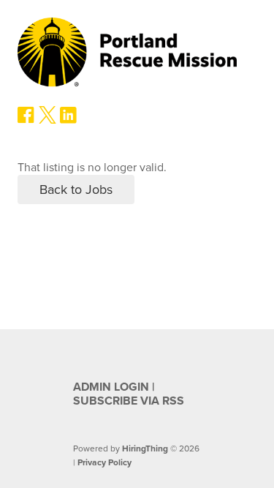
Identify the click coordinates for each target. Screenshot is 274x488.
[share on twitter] (47, 120)
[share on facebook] (26, 120)
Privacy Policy (104, 462)
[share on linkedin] (68, 120)
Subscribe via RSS (128, 401)
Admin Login (111, 387)
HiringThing (145, 448)
